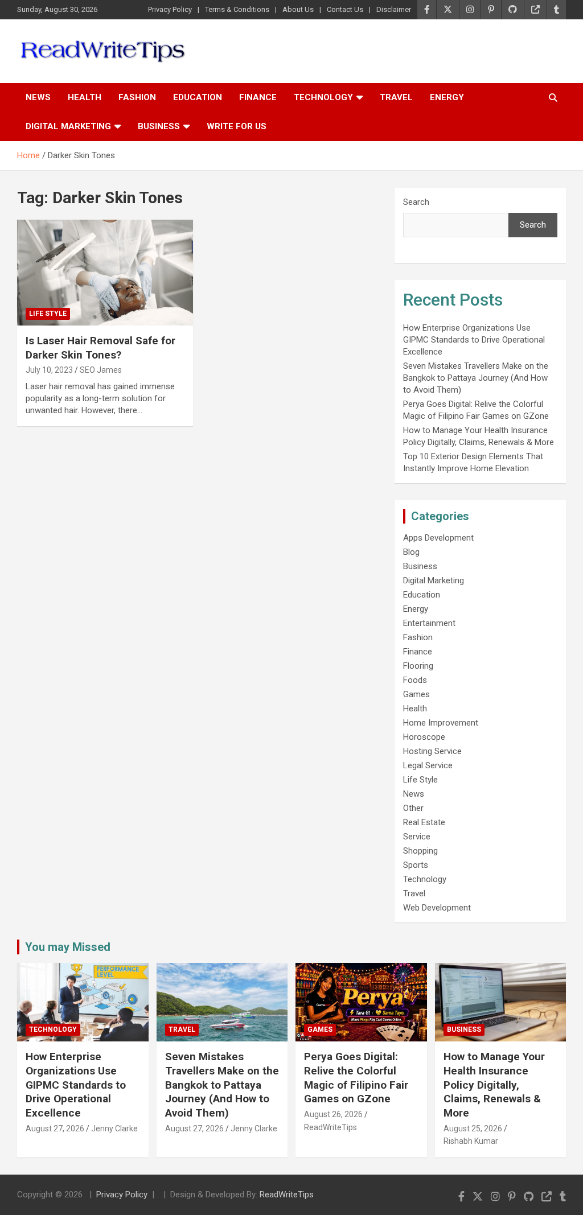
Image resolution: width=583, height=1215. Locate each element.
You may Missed (67, 947)
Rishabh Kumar (471, 1141)
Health (84, 97)
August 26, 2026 (333, 1114)
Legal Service (428, 765)
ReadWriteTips (330, 1127)
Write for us (236, 126)
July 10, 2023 (49, 369)
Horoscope (424, 737)
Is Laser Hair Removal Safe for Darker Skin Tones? (100, 347)
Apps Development (438, 538)
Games (416, 694)
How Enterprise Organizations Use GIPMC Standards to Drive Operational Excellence (474, 340)
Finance (258, 97)
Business (159, 126)
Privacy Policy (170, 9)
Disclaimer (393, 9)
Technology (323, 97)
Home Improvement (440, 723)
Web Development (437, 908)
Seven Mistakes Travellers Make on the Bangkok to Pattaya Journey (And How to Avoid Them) (475, 378)
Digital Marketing (68, 126)
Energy (447, 97)
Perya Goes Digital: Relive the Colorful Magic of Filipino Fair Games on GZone (356, 1077)
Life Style (48, 314)
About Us (298, 9)
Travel (396, 97)
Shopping (420, 851)
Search (416, 202)
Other (413, 808)
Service (416, 836)
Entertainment (429, 623)
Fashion (137, 97)
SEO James (101, 369)
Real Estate (424, 822)
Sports (415, 865)
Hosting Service (432, 751)
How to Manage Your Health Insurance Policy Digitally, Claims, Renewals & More (494, 1084)
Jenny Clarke (114, 1128)
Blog (411, 552)
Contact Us (345, 9)
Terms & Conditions (237, 9)
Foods (415, 680)
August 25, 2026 (473, 1128)
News (38, 97)
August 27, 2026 (55, 1128)
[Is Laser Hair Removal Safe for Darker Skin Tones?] (105, 273)
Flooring (418, 666)
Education (197, 97)
